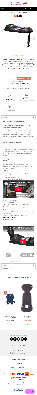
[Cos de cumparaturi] (30, 9)
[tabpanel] (18, 36)
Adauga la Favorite (11, 88)
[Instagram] (25, 339)
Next (34, 38)
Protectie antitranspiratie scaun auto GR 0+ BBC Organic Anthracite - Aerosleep (27, 317)
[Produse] (2, 9)
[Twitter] (22, 339)
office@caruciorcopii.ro (19, 353)
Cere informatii (25, 88)
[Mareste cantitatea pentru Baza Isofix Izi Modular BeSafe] (14, 78)
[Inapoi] (1, 13)
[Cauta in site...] (35, 9)
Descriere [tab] (5, 117)
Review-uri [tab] (7, 268)
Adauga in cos (23, 78)
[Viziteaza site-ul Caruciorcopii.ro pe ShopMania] (18, 389)
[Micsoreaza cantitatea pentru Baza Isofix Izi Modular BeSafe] (8, 78)
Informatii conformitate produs (11, 261)
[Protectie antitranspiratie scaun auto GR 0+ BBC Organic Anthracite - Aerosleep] (27, 298)
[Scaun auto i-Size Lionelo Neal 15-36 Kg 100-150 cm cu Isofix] (10, 298)
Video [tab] (5, 265)
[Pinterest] (15, 339)
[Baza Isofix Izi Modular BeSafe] (18, 36)
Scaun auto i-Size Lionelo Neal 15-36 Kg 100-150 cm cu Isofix (10, 317)
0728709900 (19, 350)
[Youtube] (18, 339)
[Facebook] (11, 339)
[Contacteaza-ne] (26, 9)
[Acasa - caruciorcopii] (18, 3)
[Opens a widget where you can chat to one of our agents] (30, 391)
